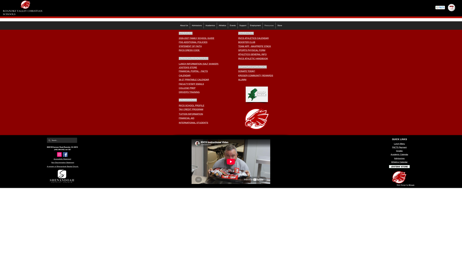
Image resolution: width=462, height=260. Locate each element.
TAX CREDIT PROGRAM (191, 109)
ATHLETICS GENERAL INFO (252, 54)
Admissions (399, 158)
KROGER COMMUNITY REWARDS (255, 75)
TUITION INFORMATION (191, 114)
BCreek (411, 185)
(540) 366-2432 (59, 149)
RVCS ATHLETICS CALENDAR (253, 38)
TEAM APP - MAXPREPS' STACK (254, 46)
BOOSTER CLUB (246, 42)
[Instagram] (59, 154)
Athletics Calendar (399, 162)
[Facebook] (65, 154)
